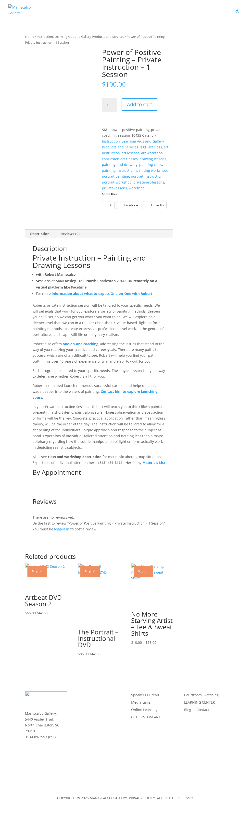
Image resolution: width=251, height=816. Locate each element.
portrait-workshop (117, 182)
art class (155, 147)
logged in (61, 529)
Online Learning (144, 710)
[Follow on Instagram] (39, 749)
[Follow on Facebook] (29, 749)
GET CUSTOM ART (145, 717)
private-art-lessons (148, 182)
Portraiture (87, 703)
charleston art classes (120, 159)
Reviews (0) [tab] (70, 233)
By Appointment (57, 472)
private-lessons (114, 188)
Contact (203, 710)
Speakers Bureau (145, 695)
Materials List (153, 462)
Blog (187, 710)
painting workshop (151, 170)
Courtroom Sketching (201, 695)
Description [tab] (40, 233)
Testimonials (88, 710)
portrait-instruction (147, 176)
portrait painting (115, 176)
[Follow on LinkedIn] (48, 749)
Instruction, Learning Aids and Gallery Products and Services (80, 36)
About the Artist (91, 695)
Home (29, 36)
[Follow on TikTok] (29, 759)
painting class (150, 164)
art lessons (130, 153)
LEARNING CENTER (199, 703)
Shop (82, 725)
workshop (137, 188)
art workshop (152, 153)
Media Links (141, 703)
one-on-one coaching (80, 344)
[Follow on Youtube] (58, 749)
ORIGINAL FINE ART (94, 717)
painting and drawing (120, 164)
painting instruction (118, 170)
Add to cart (139, 104)
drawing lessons (152, 159)
